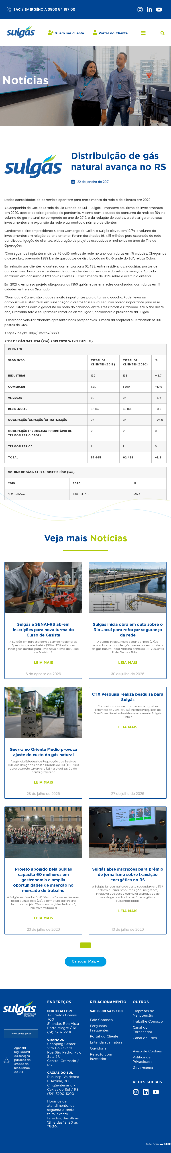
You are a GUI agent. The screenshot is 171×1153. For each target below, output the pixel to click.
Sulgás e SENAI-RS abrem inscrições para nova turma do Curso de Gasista (43, 629)
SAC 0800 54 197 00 (106, 1011)
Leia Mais (43, 663)
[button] (162, 33)
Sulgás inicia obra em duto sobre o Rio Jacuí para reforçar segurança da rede (128, 629)
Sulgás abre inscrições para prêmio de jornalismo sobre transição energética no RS (127, 874)
